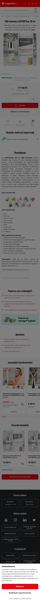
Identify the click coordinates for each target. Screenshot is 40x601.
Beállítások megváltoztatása (20, 593)
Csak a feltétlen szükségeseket (20, 598)
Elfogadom (20, 586)
